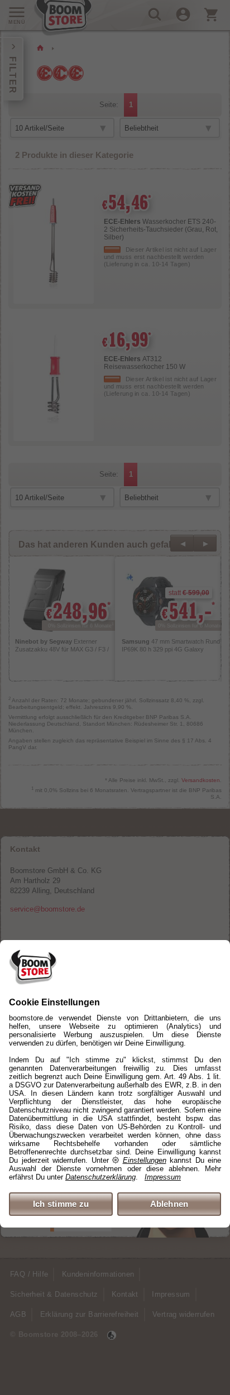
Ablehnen (169, 1204)
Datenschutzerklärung (100, 1177)
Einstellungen (144, 1160)
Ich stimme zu (61, 1204)
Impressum (163, 1177)
